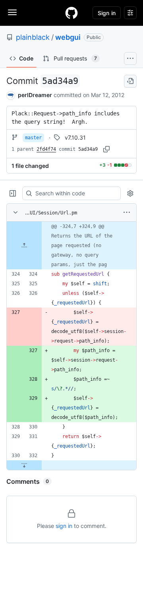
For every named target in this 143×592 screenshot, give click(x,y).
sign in (64, 525)
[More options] (126, 212)
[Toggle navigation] (12, 12)
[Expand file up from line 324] (24, 245)
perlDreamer (35, 95)
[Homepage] (71, 12)
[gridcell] (71, 245)
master (33, 137)
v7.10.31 (75, 137)
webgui (68, 37)
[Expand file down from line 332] (24, 465)
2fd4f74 (46, 149)
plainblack (33, 37)
